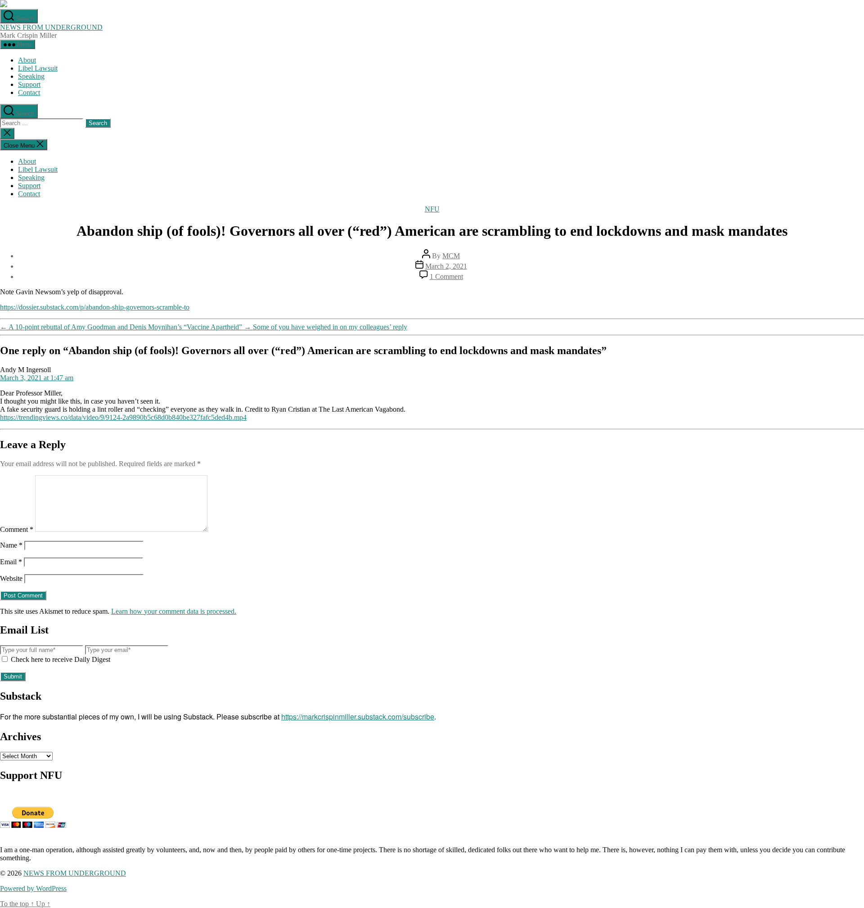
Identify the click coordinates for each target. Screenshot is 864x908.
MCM (451, 256)
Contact (29, 92)
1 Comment (446, 276)
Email (11, 562)
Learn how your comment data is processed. (173, 611)
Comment (16, 529)
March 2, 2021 (446, 266)
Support (29, 84)
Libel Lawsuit (38, 68)
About (27, 60)
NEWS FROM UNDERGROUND (51, 27)
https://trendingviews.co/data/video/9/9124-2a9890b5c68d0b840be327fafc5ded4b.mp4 (123, 417)
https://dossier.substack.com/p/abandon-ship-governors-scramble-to (94, 307)
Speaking (31, 76)
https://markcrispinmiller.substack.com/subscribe (357, 716)
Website (11, 578)
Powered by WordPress (33, 888)
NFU (432, 209)
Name (11, 545)
